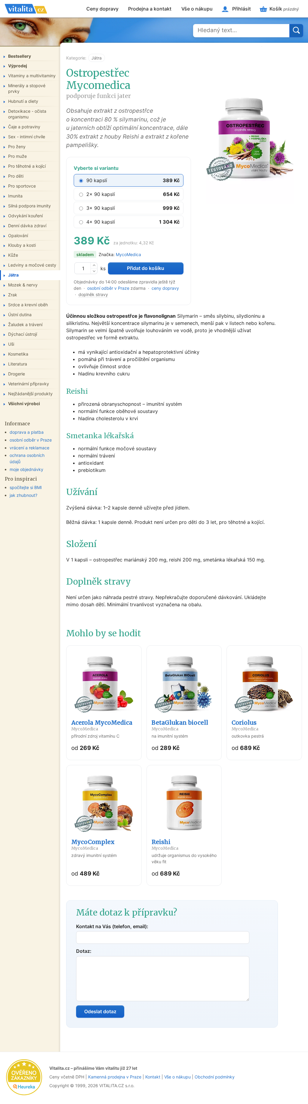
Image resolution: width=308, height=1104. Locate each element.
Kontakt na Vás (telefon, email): (112, 926)
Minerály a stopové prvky (26, 88)
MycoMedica (128, 254)
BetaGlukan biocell (180, 725)
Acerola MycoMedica (101, 725)
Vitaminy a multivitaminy (32, 75)
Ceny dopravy (102, 9)
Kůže (13, 255)
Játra (96, 57)
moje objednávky (26, 469)
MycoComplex (93, 844)
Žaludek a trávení (25, 324)
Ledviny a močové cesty (32, 265)
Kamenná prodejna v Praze (114, 1076)
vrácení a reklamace (29, 447)
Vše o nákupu (197, 9)
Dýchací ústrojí (22, 334)
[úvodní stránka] (26, 9)
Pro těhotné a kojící (27, 166)
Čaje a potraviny (24, 126)
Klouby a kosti (22, 245)
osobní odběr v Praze (108, 288)
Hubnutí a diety (23, 101)
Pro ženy (17, 146)
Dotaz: (83, 951)
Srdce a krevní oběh (28, 304)
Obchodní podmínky (215, 1076)
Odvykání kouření (25, 215)
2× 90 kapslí (100, 194)
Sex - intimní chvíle (26, 136)
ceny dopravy (165, 288)
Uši (11, 344)
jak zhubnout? (23, 495)
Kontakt (152, 1076)
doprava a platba (27, 432)
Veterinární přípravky (28, 383)
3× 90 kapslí (100, 208)
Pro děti (15, 176)
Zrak (12, 294)
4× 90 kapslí (100, 222)
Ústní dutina (20, 314)
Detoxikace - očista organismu (27, 114)
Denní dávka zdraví (27, 225)
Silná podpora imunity (29, 205)
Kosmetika (18, 353)
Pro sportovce (22, 185)
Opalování (18, 235)
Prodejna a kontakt (149, 9)
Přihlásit (241, 9)
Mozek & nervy (23, 284)
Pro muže (17, 156)
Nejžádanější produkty (30, 393)
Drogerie (16, 373)
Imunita (15, 195)
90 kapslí (96, 180)
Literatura (17, 363)
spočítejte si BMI (26, 487)
